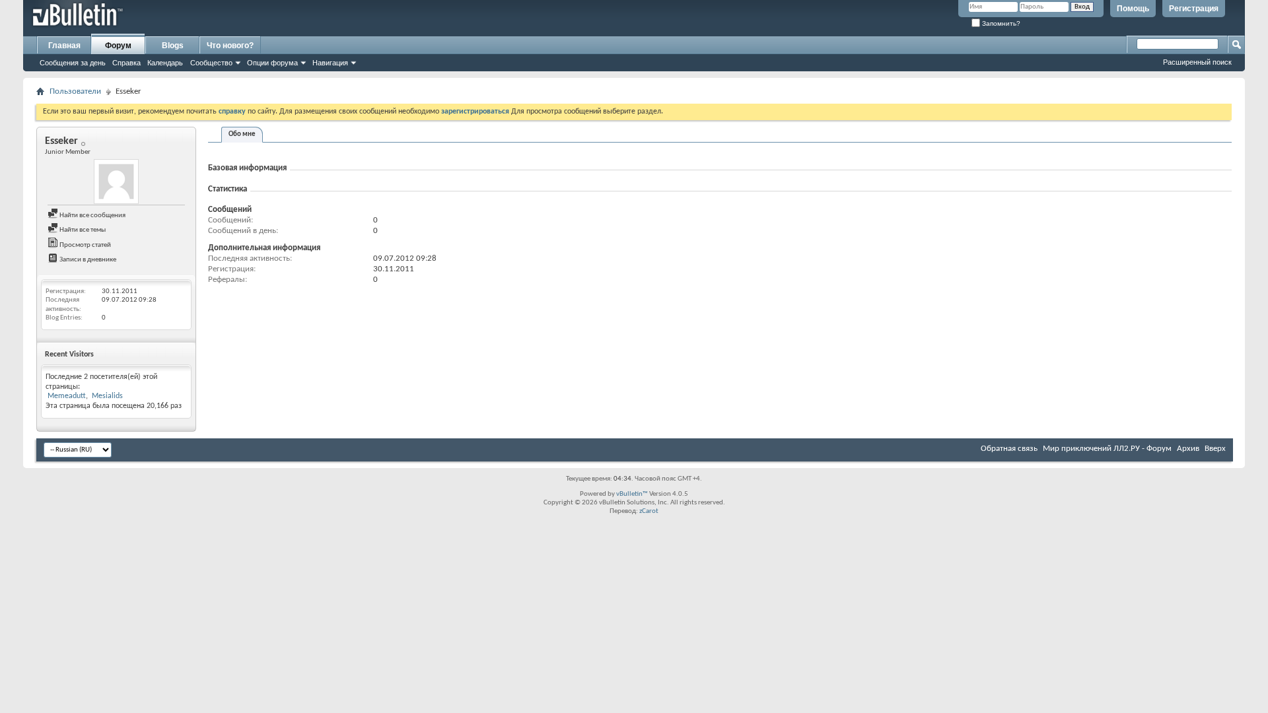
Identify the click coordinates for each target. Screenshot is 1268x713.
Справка (126, 63)
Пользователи (75, 91)
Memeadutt (67, 396)
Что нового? (230, 45)
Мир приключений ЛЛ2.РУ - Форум (1107, 448)
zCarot (648, 511)
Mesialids (107, 396)
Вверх (1215, 448)
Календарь (165, 63)
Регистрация (1193, 8)
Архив (1188, 448)
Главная (64, 45)
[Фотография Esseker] (116, 181)
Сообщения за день (73, 63)
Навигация (330, 63)
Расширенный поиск (1197, 62)
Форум (118, 45)
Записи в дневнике (87, 259)
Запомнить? (1000, 23)
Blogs (173, 45)
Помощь (1133, 8)
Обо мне (242, 134)
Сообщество (211, 63)
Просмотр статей (84, 245)
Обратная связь (1009, 448)
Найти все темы (82, 230)
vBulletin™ (632, 494)
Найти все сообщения (91, 215)
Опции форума (272, 63)
